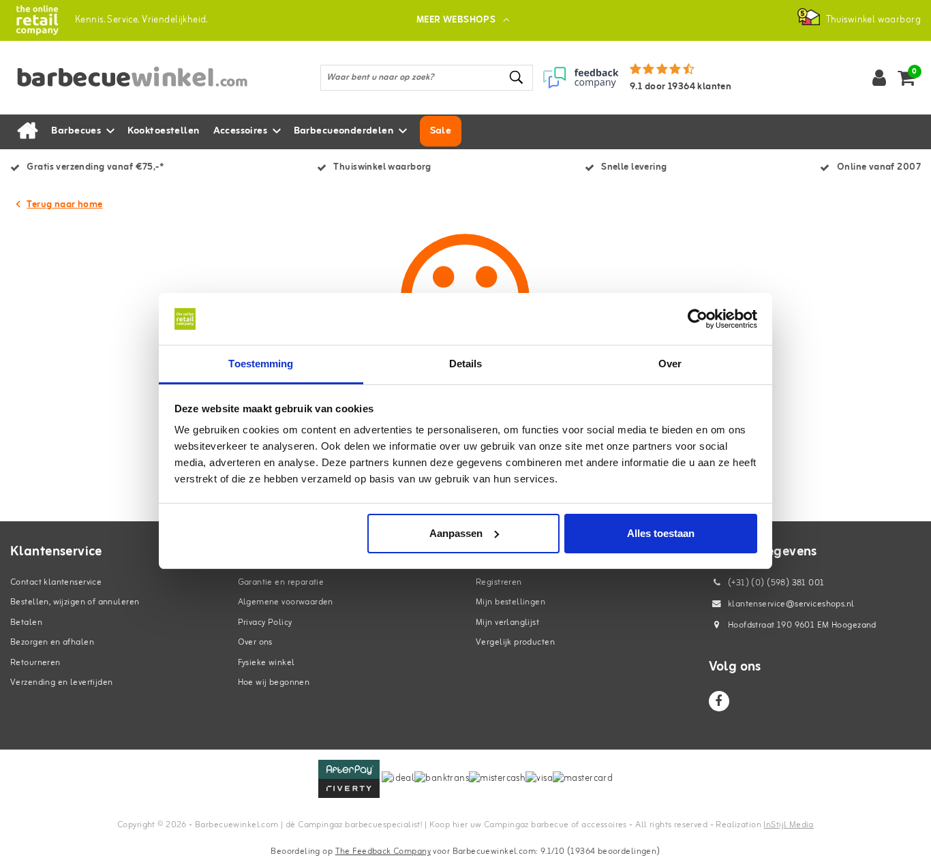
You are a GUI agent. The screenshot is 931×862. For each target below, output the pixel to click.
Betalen (26, 622)
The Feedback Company (383, 851)
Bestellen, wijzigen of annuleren (74, 602)
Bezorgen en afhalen (52, 642)
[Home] (27, 131)
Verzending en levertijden (61, 682)
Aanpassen (456, 533)
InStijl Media (788, 825)
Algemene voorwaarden (285, 602)
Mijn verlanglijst (507, 622)
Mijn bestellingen (510, 602)
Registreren (499, 582)
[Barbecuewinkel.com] (37, 20)
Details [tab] (466, 363)
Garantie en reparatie (281, 582)
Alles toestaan (661, 533)
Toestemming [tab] (260, 363)
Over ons (255, 642)
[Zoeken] (517, 77)
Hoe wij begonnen (274, 682)
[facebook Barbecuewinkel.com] (719, 701)
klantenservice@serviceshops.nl (791, 604)
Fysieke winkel (266, 663)
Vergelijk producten (515, 642)
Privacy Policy (265, 622)
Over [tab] (670, 363)
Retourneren (35, 663)
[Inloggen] (879, 77)
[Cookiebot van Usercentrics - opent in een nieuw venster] (697, 319)
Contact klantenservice (56, 582)
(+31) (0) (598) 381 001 (775, 583)
